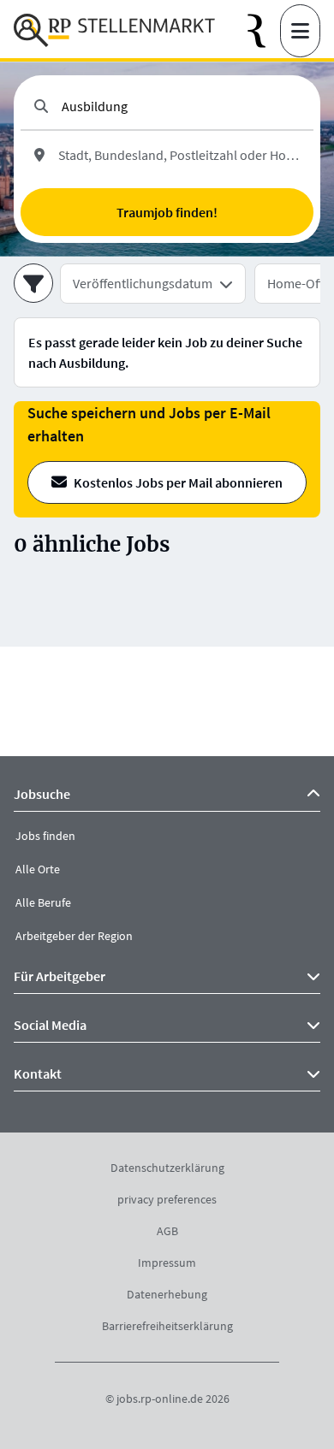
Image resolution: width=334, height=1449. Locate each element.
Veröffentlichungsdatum (142, 283)
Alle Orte (37, 869)
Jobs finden (45, 835)
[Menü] (300, 30)
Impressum (167, 1262)
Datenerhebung (167, 1294)
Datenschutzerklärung (167, 1167)
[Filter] (33, 283)
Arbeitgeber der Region (74, 935)
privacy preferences (167, 1199)
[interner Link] (114, 31)
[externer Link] (264, 31)
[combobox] (181, 106)
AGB (167, 1231)
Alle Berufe (43, 902)
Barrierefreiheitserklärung (167, 1326)
